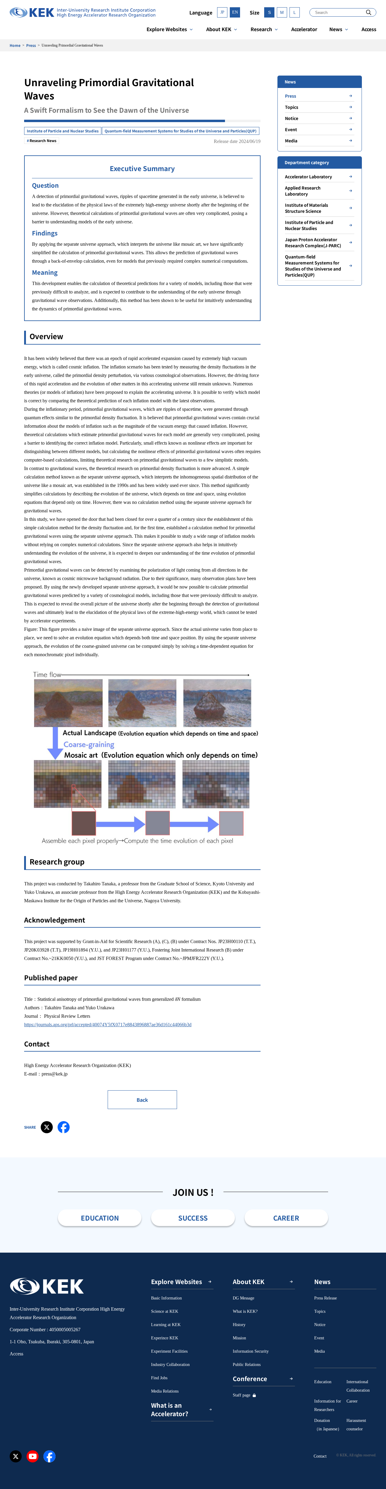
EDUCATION (100, 1217)
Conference (250, 1378)
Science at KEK (164, 1311)
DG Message (243, 1298)
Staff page (241, 1395)
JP (222, 12)
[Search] (368, 12)
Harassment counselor (356, 1424)
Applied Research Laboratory (303, 191)
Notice (291, 118)
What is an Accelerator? (169, 1409)
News (335, 29)
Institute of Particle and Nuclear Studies (63, 130)
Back (142, 1099)
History (239, 1324)
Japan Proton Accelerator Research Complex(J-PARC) (313, 242)
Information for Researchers (327, 1405)
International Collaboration (358, 1386)
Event (291, 129)
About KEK (218, 29)
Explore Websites (167, 29)
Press (31, 45)
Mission (239, 1338)
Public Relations (247, 1364)
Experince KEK (164, 1338)
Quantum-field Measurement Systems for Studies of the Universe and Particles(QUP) (181, 130)
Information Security (251, 1351)
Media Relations (165, 1391)
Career (352, 1401)
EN (235, 12)
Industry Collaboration (170, 1364)
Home (15, 45)
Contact (320, 1456)
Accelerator (304, 29)
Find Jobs (159, 1378)
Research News (43, 140)
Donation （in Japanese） (328, 1424)
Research (261, 29)
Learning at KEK (166, 1324)
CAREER (286, 1217)
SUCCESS (193, 1217)
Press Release (325, 1298)
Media (291, 141)
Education (322, 1382)
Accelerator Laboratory (308, 177)
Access (369, 29)
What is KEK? (245, 1311)
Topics (291, 107)
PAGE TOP (372, 1253)
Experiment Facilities (169, 1351)
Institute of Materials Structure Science (306, 208)
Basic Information (166, 1298)
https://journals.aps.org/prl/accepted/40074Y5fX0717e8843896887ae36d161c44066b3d (107, 1024)
